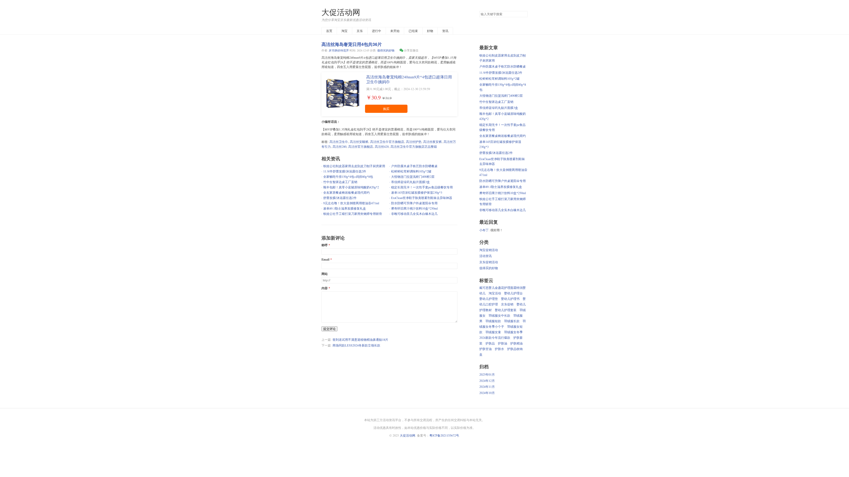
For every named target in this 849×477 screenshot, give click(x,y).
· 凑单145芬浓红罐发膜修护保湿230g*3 (415, 192)
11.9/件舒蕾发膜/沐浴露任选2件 (500, 72)
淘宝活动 (495, 293)
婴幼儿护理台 (513, 293)
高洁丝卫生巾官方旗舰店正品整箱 (413, 146)
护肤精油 (516, 343)
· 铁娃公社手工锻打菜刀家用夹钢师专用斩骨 (351, 214)
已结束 (413, 31)
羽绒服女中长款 (499, 315)
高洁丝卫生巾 (338, 142)
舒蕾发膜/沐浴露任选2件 (496, 153)
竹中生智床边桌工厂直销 (496, 102)
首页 (329, 31)
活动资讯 (485, 256)
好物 (430, 31)
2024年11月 (487, 386)
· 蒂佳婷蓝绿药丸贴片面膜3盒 (409, 182)
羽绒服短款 (493, 321)
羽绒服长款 (512, 321)
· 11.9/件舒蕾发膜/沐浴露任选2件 (343, 171)
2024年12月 (487, 381)
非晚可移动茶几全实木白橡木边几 (502, 210)
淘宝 (344, 31)
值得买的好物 (385, 50)
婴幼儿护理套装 (505, 310)
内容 (324, 288)
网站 (324, 274)
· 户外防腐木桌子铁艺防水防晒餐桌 (413, 166)
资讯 (445, 31)
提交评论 (329, 329)
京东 (360, 31)
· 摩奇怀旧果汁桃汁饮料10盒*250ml (413, 208)
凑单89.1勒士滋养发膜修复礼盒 (500, 187)
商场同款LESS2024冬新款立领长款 (356, 345)
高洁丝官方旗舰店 (360, 146)
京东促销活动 (488, 262)
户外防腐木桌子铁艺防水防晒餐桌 (502, 66)
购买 (386, 109)
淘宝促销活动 (488, 250)
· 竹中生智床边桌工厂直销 (339, 182)
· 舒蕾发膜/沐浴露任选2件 (339, 198)
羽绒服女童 (493, 332)
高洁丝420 (382, 146)
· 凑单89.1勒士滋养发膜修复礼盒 (343, 208)
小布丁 (484, 230)
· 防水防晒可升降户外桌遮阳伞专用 (413, 203)
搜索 (524, 14)
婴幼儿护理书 (510, 299)
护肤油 (502, 343)
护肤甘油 (485, 349)
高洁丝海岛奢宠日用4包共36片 (351, 44)
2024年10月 (487, 393)
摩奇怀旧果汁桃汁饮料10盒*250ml (502, 193)
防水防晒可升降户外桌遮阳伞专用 (502, 181)
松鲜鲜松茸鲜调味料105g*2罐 (499, 78)
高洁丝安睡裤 (359, 142)
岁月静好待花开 (339, 50)
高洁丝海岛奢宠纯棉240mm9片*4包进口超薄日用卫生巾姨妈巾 (409, 79)
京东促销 (507, 304)
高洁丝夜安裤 (432, 142)
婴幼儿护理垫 (488, 299)
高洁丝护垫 (413, 142)
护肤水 (499, 349)
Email (325, 259)
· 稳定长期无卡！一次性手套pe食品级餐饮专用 (421, 187)
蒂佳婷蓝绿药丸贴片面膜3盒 (498, 108)
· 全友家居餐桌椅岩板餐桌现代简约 (345, 192)
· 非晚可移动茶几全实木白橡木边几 (413, 214)
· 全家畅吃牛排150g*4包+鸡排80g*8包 (347, 176)
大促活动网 (340, 12)
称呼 (324, 245)
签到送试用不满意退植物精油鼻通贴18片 (360, 339)
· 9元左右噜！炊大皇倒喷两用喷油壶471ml (350, 203)
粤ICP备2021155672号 (444, 435)
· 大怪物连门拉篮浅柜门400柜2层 (411, 176)
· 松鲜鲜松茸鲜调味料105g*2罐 (410, 171)
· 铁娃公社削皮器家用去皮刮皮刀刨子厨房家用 (353, 166)
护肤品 (490, 343)
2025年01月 (487, 374)
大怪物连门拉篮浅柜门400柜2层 (501, 95)
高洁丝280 (339, 146)
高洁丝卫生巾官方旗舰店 (387, 142)
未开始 (395, 31)
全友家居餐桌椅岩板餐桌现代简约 (502, 136)
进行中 (376, 31)
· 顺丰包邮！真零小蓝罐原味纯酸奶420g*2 (350, 187)
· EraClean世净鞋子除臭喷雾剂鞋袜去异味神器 (420, 198)
